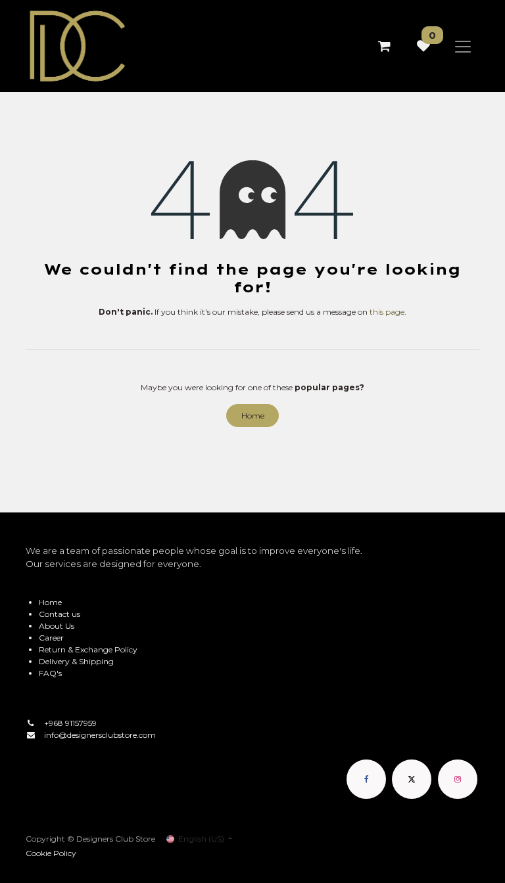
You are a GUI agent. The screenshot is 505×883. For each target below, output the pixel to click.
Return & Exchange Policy (88, 649)
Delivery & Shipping (76, 661)
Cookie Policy (51, 853)
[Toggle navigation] (462, 46)
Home (252, 415)
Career (51, 638)
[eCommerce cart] (384, 46)
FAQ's (50, 673)
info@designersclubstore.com (100, 735)
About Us (56, 626)
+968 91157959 (70, 723)
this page (387, 312)
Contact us (59, 614)
